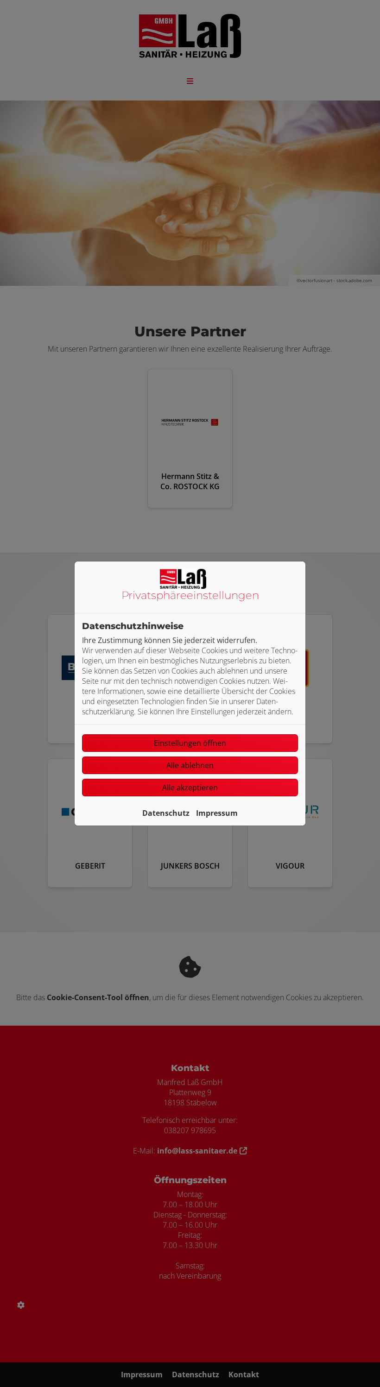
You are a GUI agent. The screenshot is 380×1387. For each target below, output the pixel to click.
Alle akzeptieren (190, 787)
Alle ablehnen (190, 765)
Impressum (217, 813)
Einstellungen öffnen (190, 743)
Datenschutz (166, 813)
